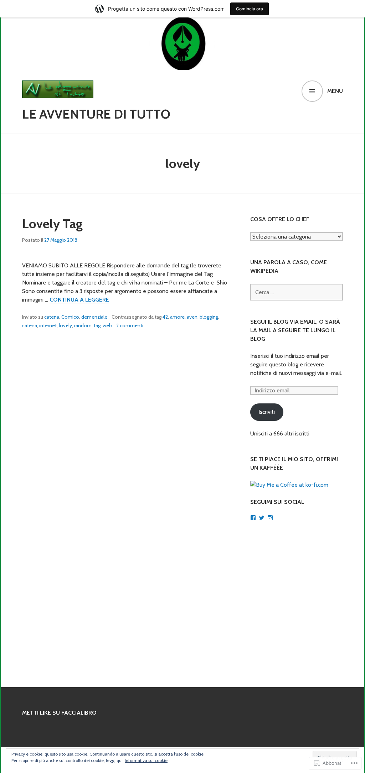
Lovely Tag (52, 223)
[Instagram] (270, 518)
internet (48, 325)
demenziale (94, 317)
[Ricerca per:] (296, 292)
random (83, 325)
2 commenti (129, 325)
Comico (70, 317)
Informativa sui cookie (146, 760)
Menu (335, 91)
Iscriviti (266, 411)
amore (177, 317)
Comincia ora (249, 8)
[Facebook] (253, 518)
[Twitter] (261, 518)
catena (51, 317)
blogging (209, 317)
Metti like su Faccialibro (59, 712)
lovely (65, 325)
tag (97, 325)
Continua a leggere (79, 299)
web (107, 325)
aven (192, 317)
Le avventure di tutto (96, 114)
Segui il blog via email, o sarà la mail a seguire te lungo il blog (295, 330)
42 (165, 317)
